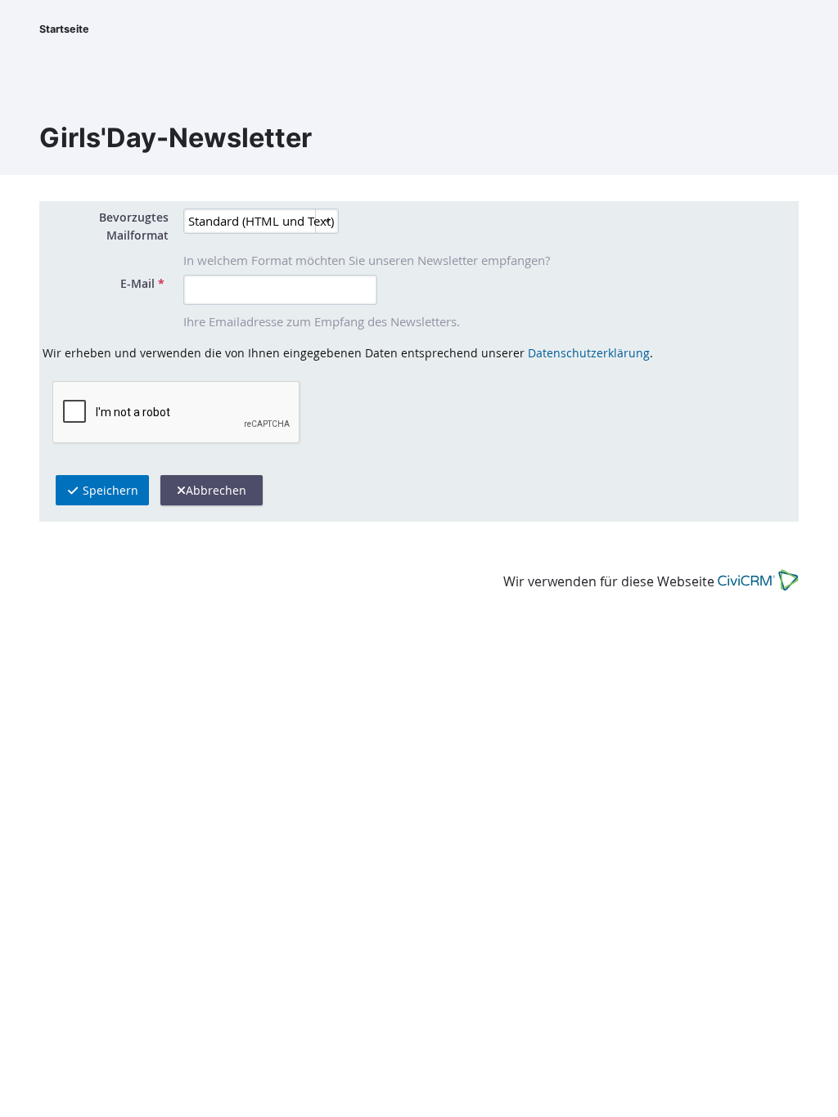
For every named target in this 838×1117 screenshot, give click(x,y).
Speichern (108, 490)
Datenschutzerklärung (589, 353)
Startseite (64, 29)
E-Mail (142, 283)
